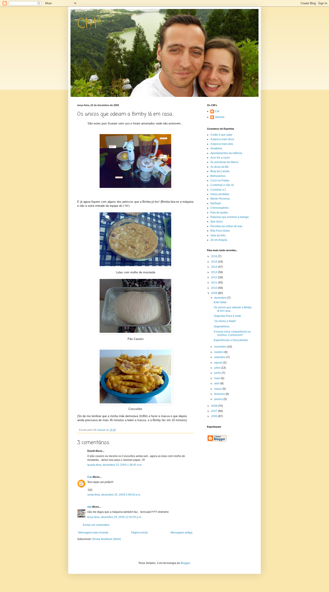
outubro (219, 352)
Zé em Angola (218, 240)
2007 (214, 411)
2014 (214, 266)
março (218, 388)
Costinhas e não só (222, 185)
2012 (214, 277)
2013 (214, 272)
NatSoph (215, 203)
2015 (214, 261)
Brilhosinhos (218, 176)
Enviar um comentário (96, 525)
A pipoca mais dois (221, 144)
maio (217, 378)
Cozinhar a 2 (218, 189)
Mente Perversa (220, 198)
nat (89, 506)
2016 (214, 256)
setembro (220, 357)
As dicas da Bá (219, 166)
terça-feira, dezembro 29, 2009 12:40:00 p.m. (114, 517)
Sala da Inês (218, 235)
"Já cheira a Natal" (225, 321)
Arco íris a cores (220, 157)
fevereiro (220, 394)
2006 (214, 416)
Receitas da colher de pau (226, 226)
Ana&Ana (216, 148)
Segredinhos (221, 326)
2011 (214, 282)
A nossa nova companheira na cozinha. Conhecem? (232, 333)
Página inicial (139, 532)
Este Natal (220, 302)
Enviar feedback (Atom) (106, 539)
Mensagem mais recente (93, 532)
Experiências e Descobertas (231, 340)
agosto (218, 362)
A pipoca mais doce (222, 139)
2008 (214, 405)
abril (217, 383)
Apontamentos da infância (226, 153)
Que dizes (216, 221)
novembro (220, 346)
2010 (214, 287)
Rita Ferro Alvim (220, 230)
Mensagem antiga (181, 532)
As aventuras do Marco (224, 162)
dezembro (220, 297)
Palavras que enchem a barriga (229, 217)
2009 (214, 293)
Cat (89, 477)
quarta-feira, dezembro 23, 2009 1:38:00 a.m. (114, 464)
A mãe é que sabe (221, 134)
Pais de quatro (219, 212)
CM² (89, 24)
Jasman (219, 117)
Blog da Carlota (219, 171)
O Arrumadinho (219, 207)
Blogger (185, 563)
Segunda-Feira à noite (227, 316)
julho (217, 367)
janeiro (218, 399)
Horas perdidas (219, 194)
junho (218, 372)
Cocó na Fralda (219, 180)
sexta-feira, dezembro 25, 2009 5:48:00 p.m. (114, 494)
